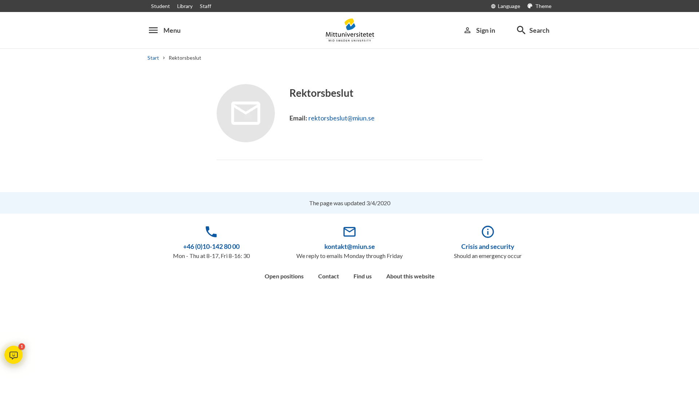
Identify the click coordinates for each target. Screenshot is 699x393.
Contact (328, 276)
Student (160, 6)
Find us (363, 276)
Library (185, 6)
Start (153, 58)
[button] (13, 355)
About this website (410, 276)
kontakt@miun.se (349, 246)
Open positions (284, 276)
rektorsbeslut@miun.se (341, 118)
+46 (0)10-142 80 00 (211, 246)
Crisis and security (487, 246)
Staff (205, 6)
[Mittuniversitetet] (349, 30)
